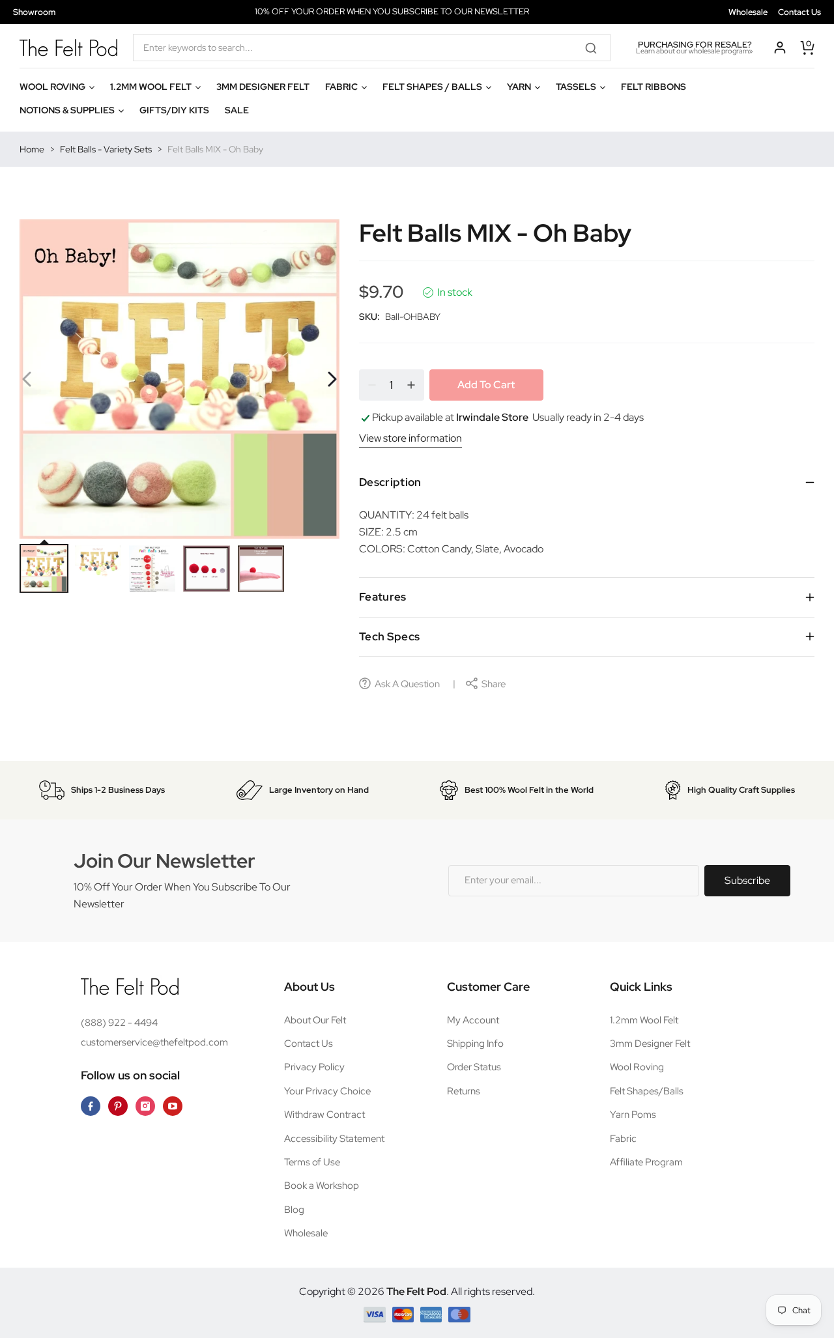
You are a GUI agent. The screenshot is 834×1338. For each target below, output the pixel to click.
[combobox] (372, 47)
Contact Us (799, 12)
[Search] (596, 47)
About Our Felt (315, 1020)
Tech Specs (389, 636)
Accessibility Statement (334, 1138)
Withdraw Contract (324, 1114)
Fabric (623, 1138)
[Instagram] (145, 1106)
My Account (473, 1020)
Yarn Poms (633, 1114)
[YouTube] (172, 1106)
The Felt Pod (416, 1291)
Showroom (34, 12)
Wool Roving (637, 1067)
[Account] (780, 47)
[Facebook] (90, 1106)
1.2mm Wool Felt (644, 1020)
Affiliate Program (646, 1162)
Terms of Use (312, 1162)
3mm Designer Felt (650, 1043)
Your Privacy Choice (327, 1091)
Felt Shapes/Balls (646, 1091)
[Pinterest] (118, 1106)
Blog (294, 1209)
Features (383, 597)
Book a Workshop (321, 1185)
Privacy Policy (314, 1067)
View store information (410, 438)
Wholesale (748, 12)
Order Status (474, 1067)
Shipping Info (475, 1043)
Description (390, 482)
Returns (463, 1091)
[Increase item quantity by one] (411, 385)
